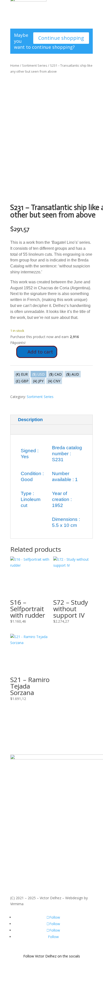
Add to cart (40, 351)
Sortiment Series (34, 65)
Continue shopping (61, 38)
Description (30, 419)
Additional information (42, 429)
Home (14, 65)
